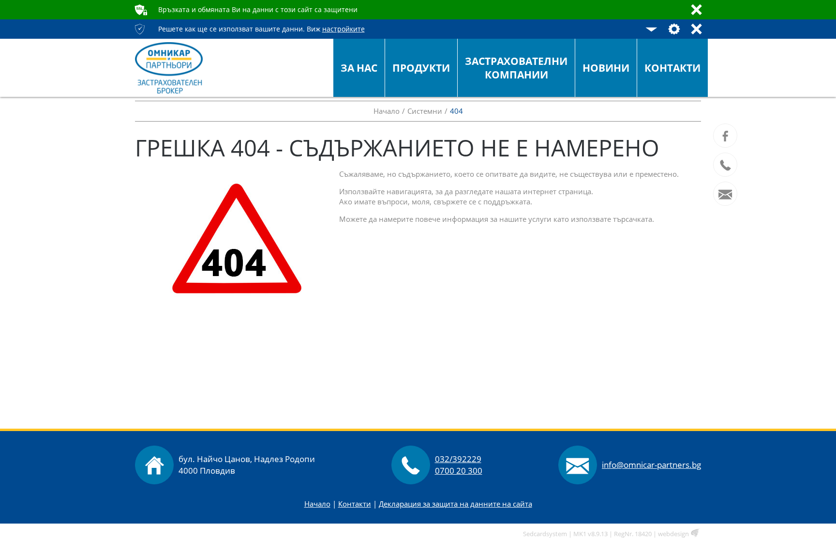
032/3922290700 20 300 (458, 464)
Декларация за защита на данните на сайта (455, 504)
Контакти (354, 504)
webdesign (673, 533)
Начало (317, 504)
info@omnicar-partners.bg (651, 464)
